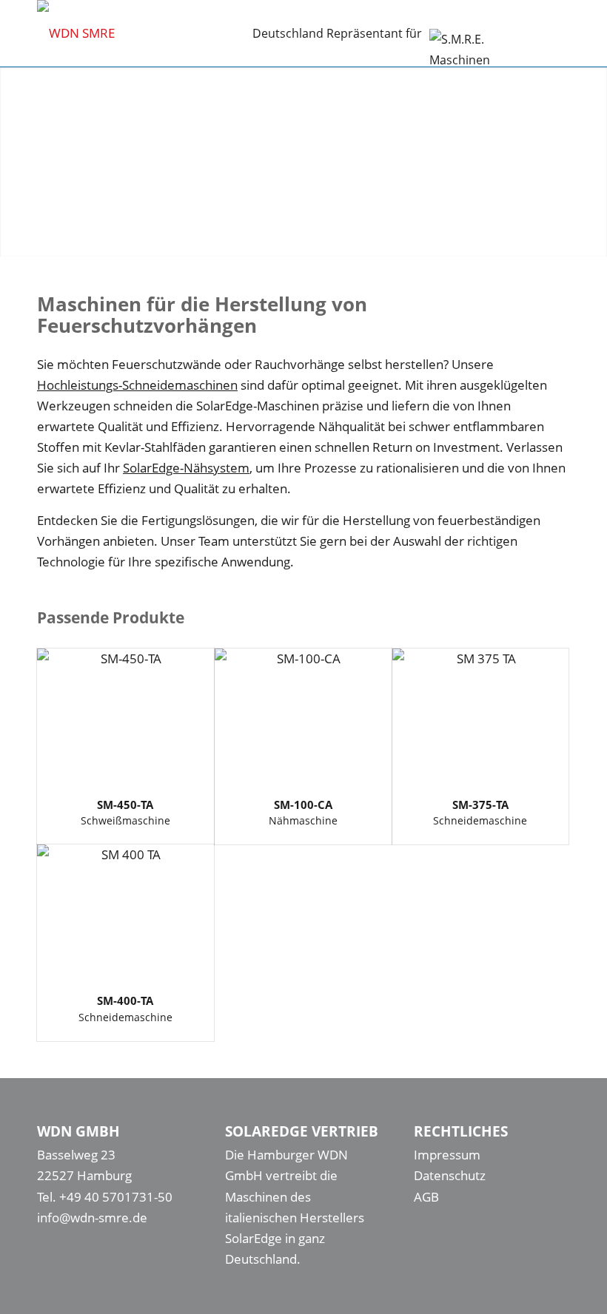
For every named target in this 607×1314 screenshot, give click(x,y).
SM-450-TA (125, 804)
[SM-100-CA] (303, 716)
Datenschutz (450, 1175)
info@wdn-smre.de (92, 1217)
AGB (426, 1196)
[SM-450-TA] (125, 716)
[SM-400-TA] (125, 912)
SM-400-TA (125, 1000)
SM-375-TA (480, 804)
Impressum (447, 1154)
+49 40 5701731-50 (115, 1196)
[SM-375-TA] (480, 716)
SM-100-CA (303, 804)
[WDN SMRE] (76, 33)
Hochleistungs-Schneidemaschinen (137, 384)
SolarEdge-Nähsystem (186, 467)
